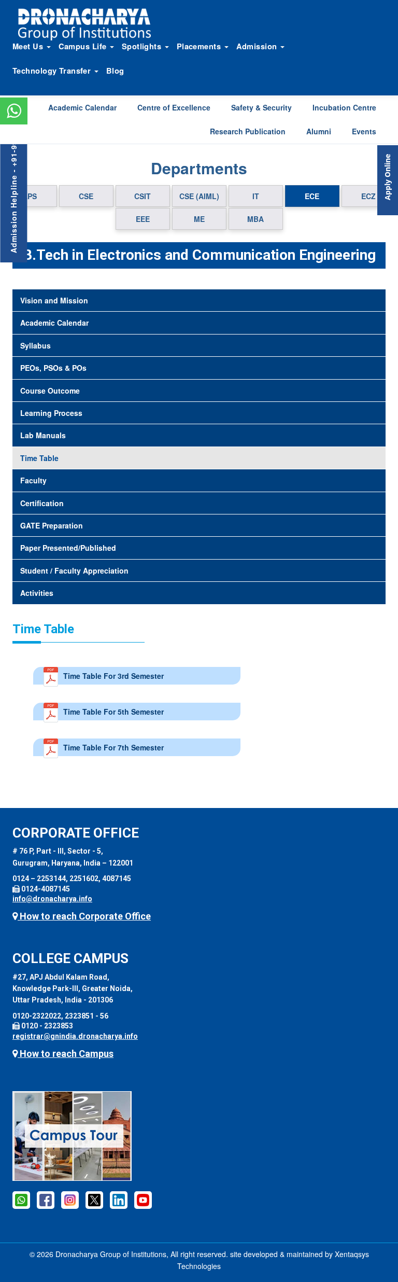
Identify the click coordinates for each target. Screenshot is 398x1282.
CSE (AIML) (199, 196)
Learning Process (51, 413)
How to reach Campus (65, 1053)
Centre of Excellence (173, 107)
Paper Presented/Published (68, 547)
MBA (255, 219)
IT (255, 196)
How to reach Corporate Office (84, 916)
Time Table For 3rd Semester (113, 676)
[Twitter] (94, 1199)
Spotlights (143, 46)
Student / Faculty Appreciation (74, 570)
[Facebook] (45, 1199)
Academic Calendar (82, 107)
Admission (257, 46)
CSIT (142, 196)
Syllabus (35, 345)
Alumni (318, 131)
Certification (42, 503)
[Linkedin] (118, 1199)
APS (29, 196)
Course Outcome (50, 390)
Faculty (33, 480)
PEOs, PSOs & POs (53, 368)
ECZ (368, 196)
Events (364, 131)
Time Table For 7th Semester (113, 747)
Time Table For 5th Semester (113, 711)
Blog (115, 70)
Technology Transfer (52, 70)
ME (199, 219)
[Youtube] (143, 1199)
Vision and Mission (54, 300)
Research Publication (248, 131)
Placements (200, 46)
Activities (36, 593)
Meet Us (29, 46)
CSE (86, 196)
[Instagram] (70, 1199)
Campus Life (84, 46)
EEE (143, 219)
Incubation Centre (344, 107)
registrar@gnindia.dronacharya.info (75, 1036)
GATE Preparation (51, 525)
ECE (312, 196)
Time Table (39, 458)
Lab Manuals (43, 435)
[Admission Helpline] (21, 1199)
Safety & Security (261, 107)
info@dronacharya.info (52, 899)
